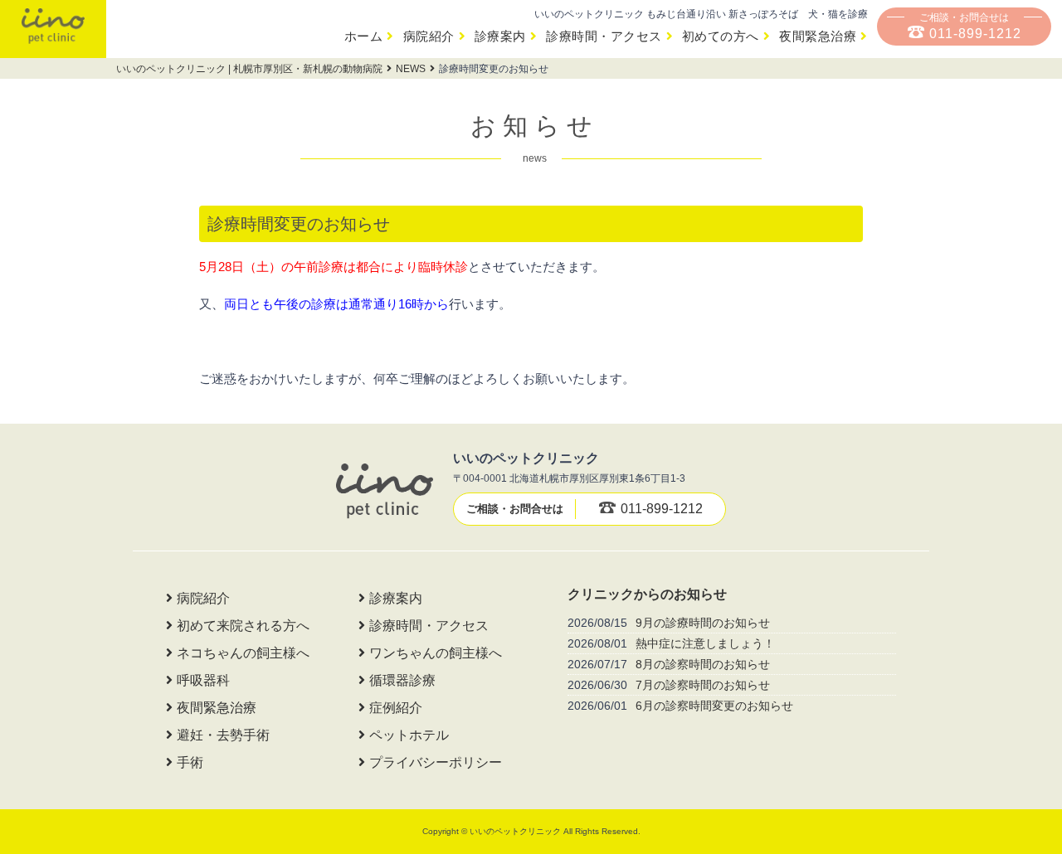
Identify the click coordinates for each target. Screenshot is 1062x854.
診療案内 (500, 36)
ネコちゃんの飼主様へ (243, 653)
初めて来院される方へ (243, 626)
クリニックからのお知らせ (647, 594)
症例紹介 (395, 708)
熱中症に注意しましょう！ (705, 643)
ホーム (363, 36)
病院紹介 (429, 36)
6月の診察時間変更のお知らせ (714, 705)
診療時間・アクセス (604, 36)
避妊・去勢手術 (223, 735)
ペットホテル (409, 735)
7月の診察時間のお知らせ (703, 684)
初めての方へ (720, 36)
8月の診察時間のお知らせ (703, 664)
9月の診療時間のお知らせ (703, 622)
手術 (190, 762)
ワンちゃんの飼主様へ (435, 653)
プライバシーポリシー (435, 762)
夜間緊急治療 (817, 36)
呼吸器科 (203, 680)
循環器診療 (402, 680)
